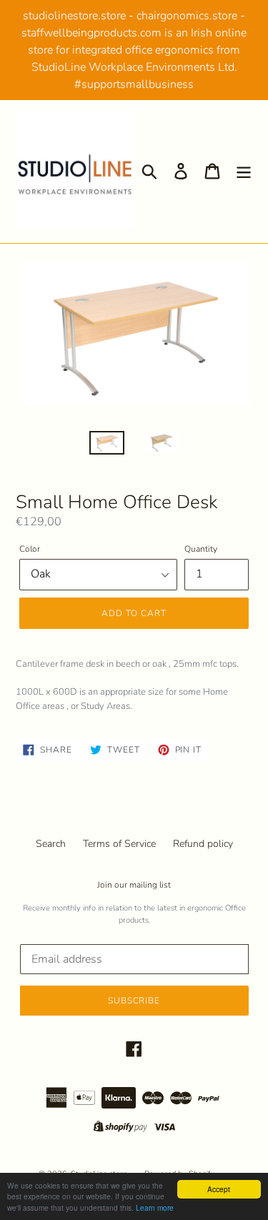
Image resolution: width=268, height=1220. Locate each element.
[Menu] (243, 171)
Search (51, 843)
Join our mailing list (134, 885)
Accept (218, 1189)
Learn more (155, 1207)
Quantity (200, 549)
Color (29, 549)
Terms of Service (119, 843)
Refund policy (203, 843)
